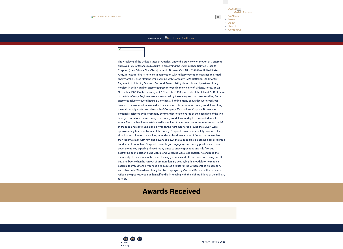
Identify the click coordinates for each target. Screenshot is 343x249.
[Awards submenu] (239, 9)
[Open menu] (218, 17)
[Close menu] (225, 2)
